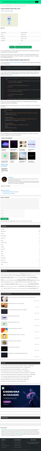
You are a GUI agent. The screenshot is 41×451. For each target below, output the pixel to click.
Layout (2, 244)
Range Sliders (25, 284)
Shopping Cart (16, 286)
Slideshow (32, 286)
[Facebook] (7, 186)
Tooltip (20, 288)
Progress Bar (20, 284)
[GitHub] (34, 446)
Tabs (5, 288)
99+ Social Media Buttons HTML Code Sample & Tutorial (12, 377)
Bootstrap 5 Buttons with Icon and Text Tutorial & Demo (12, 370)
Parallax (3, 284)
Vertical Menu (33, 288)
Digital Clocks (26, 275)
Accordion (3, 229)
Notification (19, 282)
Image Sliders (23, 280)
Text (10, 288)
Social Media (3, 258)
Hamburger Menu (23, 277)
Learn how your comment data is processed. (24, 221)
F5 (36, 1)
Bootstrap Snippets (17, 442)
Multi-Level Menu (6, 282)
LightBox (2, 246)
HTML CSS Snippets (17, 445)
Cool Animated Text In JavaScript (8, 193)
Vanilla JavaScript (4, 262)
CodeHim (25, 449)
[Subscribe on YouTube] (29, 446)
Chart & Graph (3, 235)
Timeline (14, 288)
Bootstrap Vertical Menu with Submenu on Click (10, 381)
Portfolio (2, 255)
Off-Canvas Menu (27, 282)
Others (2, 253)
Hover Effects (6, 280)
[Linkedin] (1, 186)
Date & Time (3, 238)
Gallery (2, 240)
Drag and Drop (33, 275)
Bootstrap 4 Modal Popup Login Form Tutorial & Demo (11, 379)
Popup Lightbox (11, 284)
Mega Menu (33, 280)
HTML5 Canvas (13, 280)
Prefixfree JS (18, 62)
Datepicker (19, 275)
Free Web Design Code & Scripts (6, 429)
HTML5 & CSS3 (4, 242)
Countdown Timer (12, 275)
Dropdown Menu (7, 277)
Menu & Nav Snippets (17, 447)
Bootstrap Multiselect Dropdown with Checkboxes (11, 369)
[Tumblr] (6, 186)
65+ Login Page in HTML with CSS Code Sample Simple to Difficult (14, 365)
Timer (17, 288)
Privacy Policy (3, 447)
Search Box (6, 286)
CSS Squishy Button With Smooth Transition (10, 191)
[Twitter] (4, 186)
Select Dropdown (11, 286)
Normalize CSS (11, 62)
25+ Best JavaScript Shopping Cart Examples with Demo (12, 367)
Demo (12, 47)
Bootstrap (2, 231)
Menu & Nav (3, 249)
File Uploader (16, 277)
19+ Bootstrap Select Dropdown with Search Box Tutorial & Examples (14, 372)
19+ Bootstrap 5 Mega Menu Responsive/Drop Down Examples (13, 376)
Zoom (2, 264)
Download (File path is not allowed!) (24, 47)
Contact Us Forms (4, 275)
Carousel (2, 233)
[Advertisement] (20, 8)
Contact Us (3, 443)
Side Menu (23, 286)
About (2, 442)
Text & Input (3, 260)
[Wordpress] (3, 186)
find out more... (20, 435)
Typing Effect (25, 288)
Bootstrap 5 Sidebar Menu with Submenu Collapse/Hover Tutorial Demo (15, 374)
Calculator (24, 274)
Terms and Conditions (5, 445)
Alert (2, 273)
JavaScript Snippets (17, 443)
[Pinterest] (9, 186)
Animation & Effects (6, 190)
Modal (2, 251)
